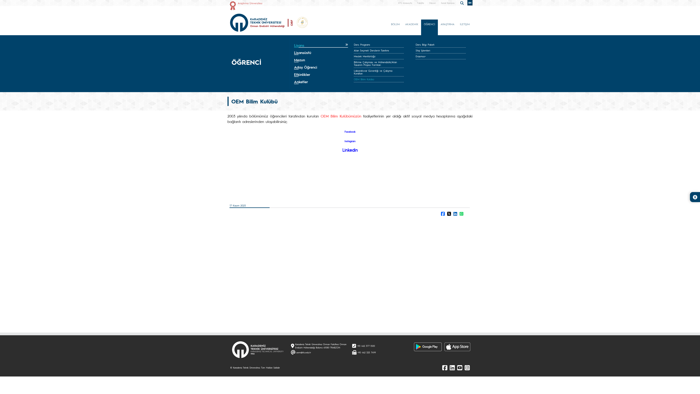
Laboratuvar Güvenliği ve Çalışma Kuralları (373, 72)
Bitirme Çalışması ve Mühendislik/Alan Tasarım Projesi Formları (375, 63)
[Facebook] (444, 367)
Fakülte (420, 2)
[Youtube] (459, 367)
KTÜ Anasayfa (405, 2)
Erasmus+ (421, 56)
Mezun (432, 2)
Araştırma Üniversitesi (250, 3)
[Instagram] (467, 367)
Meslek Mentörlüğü (364, 56)
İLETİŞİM (465, 24)
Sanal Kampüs (447, 2)
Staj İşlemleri (423, 50)
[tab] (321, 45)
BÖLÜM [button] (395, 24)
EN (469, 2)
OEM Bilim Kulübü (364, 79)
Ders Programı (362, 44)
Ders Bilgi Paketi (425, 44)
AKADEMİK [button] (411, 24)
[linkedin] (452, 367)
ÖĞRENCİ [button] (429, 24)
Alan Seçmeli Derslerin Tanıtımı (371, 50)
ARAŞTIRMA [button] (447, 24)
